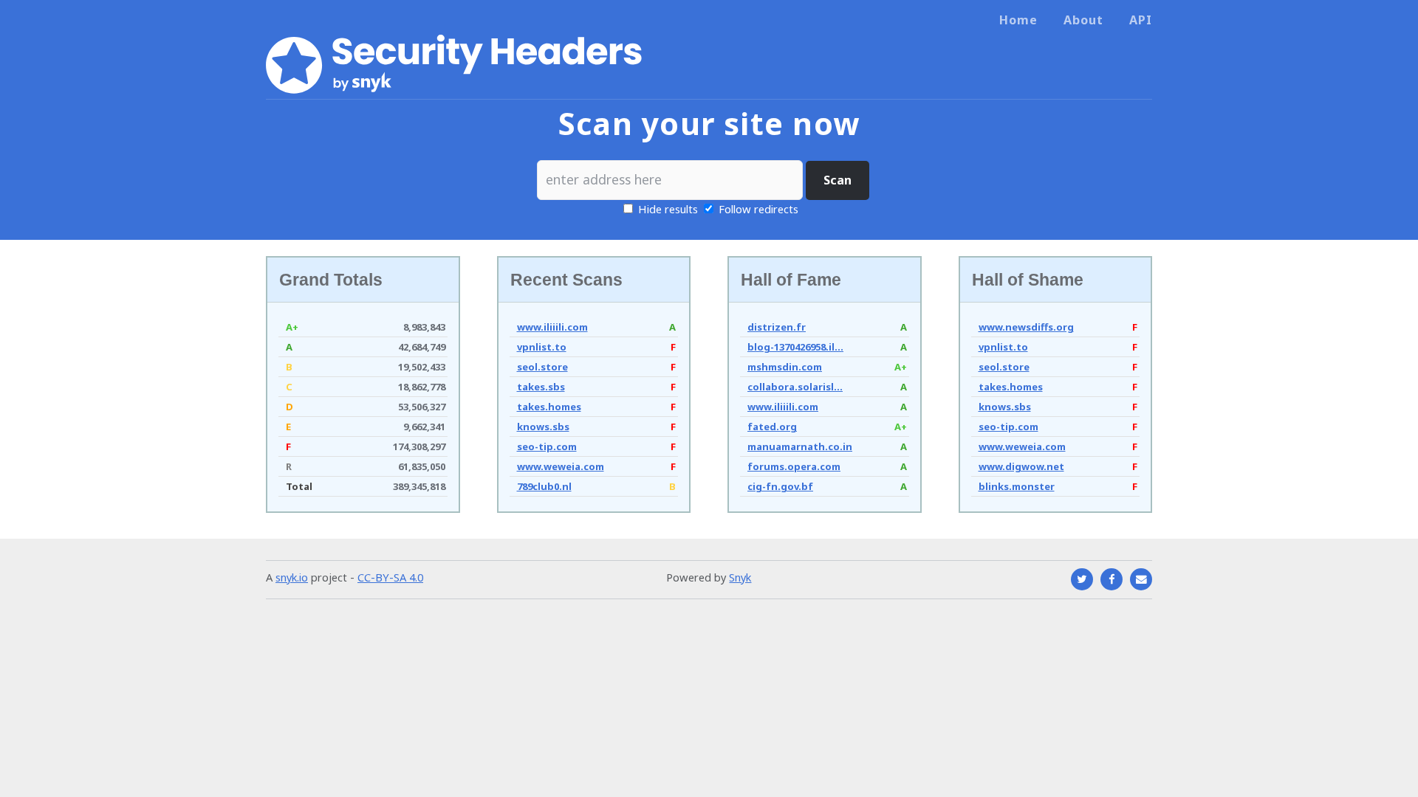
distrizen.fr (776, 327)
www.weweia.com (560, 466)
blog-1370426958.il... (795, 346)
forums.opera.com (793, 466)
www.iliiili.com (552, 327)
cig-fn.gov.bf (780, 486)
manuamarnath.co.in (799, 446)
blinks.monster (1017, 486)
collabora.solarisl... (795, 386)
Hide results (666, 208)
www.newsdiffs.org (1026, 327)
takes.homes (549, 406)
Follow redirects (758, 208)
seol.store (542, 366)
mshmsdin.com (784, 366)
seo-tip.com (547, 446)
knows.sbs (543, 426)
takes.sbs (541, 386)
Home (1018, 20)
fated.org (772, 426)
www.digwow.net (1021, 466)
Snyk (740, 577)
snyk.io (291, 577)
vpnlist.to (541, 346)
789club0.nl (544, 486)
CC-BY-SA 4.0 (390, 577)
